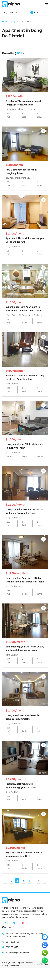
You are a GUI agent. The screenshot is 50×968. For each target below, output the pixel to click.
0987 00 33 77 (12, 947)
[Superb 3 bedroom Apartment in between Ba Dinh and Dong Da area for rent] (25, 280)
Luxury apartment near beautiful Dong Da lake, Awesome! (23, 717)
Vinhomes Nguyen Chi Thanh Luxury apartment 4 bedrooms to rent (25, 648)
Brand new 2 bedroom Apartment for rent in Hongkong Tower (23, 103)
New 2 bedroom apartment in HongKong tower (21, 171)
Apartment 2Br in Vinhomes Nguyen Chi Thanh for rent (25, 240)
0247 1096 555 (12, 942)
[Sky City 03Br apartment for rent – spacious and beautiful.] (25, 826)
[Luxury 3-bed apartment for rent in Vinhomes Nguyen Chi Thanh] (25, 483)
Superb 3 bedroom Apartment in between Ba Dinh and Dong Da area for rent (24, 309)
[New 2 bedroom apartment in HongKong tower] (25, 143)
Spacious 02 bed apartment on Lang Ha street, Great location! (25, 377)
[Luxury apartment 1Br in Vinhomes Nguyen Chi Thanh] (25, 418)
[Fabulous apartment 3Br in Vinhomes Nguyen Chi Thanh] (25, 757)
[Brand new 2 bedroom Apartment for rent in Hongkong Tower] (25, 74)
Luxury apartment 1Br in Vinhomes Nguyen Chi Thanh (24, 446)
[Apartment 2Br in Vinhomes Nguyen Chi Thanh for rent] (25, 212)
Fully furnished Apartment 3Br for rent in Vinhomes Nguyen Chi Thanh (25, 580)
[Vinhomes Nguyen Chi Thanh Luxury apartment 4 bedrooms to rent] (25, 620)
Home (4, 21)
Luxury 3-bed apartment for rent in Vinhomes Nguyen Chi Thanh (24, 511)
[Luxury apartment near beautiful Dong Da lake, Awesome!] (25, 689)
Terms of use (42, 964)
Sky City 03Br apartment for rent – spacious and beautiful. (24, 854)
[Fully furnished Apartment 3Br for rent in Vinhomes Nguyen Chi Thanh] (25, 551)
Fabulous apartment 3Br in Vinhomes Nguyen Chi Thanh (21, 786)
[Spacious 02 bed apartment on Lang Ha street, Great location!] (25, 349)
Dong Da (14, 21)
